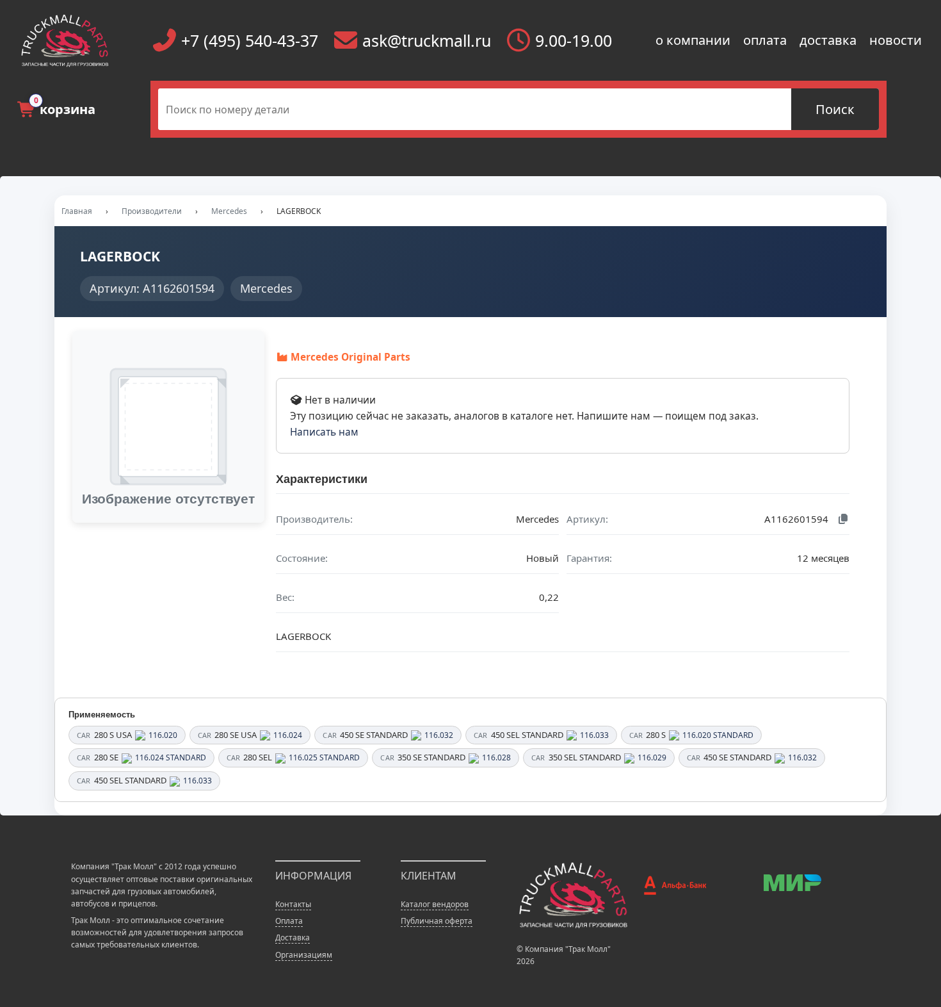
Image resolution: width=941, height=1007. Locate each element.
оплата (765, 40)
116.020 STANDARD (717, 735)
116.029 (652, 757)
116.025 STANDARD (324, 757)
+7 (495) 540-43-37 (249, 40)
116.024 (287, 735)
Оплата (289, 920)
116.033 (594, 735)
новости (895, 40)
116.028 (496, 757)
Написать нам (324, 432)
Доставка (292, 937)
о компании (692, 40)
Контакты (293, 904)
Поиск (835, 109)
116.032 (438, 735)
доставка (828, 40)
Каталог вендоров (435, 904)
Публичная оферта (436, 920)
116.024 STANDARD (170, 757)
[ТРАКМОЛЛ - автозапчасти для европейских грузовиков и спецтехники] (573, 893)
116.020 (163, 735)
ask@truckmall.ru (426, 40)
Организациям (303, 954)
